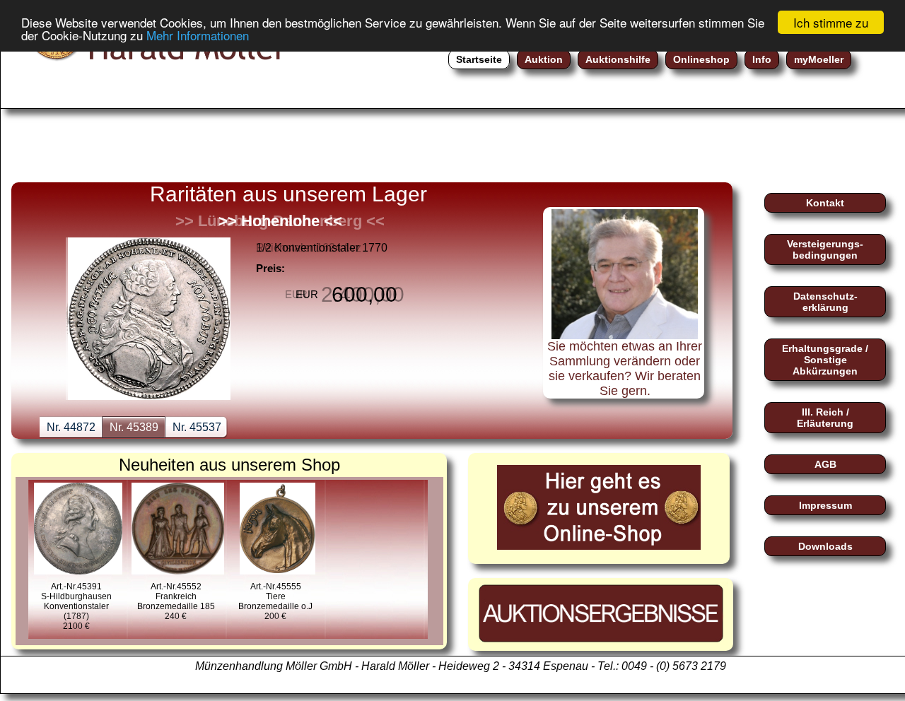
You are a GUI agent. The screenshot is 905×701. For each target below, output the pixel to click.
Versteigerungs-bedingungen (825, 249)
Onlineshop (701, 59)
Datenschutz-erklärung (825, 301)
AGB (825, 464)
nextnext (499, 278)
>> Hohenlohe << (280, 221)
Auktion (544, 59)
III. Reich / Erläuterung (825, 417)
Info (761, 59)
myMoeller (818, 59)
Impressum (825, 505)
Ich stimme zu (830, 22)
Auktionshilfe (617, 59)
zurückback (47, 278)
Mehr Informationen (197, 35)
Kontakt (825, 202)
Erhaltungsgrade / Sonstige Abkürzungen (825, 360)
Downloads (825, 546)
